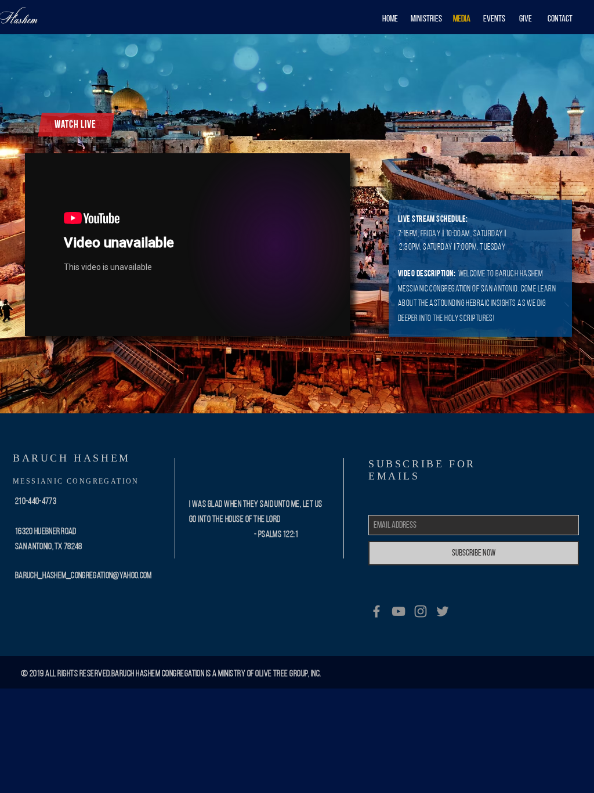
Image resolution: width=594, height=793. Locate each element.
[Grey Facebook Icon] (376, 611)
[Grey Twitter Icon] (442, 611)
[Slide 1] (297, 390)
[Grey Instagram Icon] (420, 611)
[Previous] (64, 223)
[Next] (530, 223)
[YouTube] (398, 611)
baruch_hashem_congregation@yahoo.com (83, 576)
